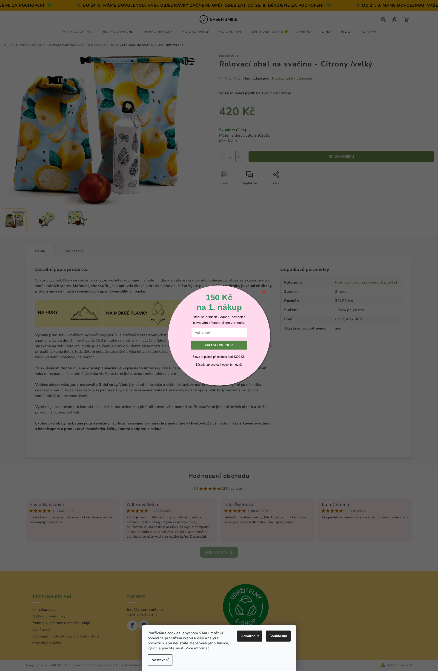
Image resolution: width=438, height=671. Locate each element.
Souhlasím (278, 636)
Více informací (198, 648)
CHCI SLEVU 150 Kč (219, 345)
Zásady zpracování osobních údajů (219, 364)
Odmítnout (249, 636)
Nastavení (160, 659)
